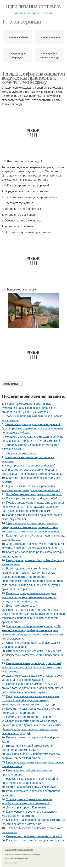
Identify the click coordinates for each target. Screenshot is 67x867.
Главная (19, 13)
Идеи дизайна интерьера (33, 6)
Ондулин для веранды (18, 55)
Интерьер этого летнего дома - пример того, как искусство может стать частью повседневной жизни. (33, 655)
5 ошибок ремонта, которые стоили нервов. (34, 494)
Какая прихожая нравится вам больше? (30, 465)
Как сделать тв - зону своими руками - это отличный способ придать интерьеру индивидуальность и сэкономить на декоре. (30, 700)
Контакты (9, 854)
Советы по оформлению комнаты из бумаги (34, 836)
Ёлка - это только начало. (22, 605)
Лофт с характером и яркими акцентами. (32, 787)
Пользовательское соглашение (27, 854)
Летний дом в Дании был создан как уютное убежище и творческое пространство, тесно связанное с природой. (32, 729)
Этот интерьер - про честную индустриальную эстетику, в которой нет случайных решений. (33, 546)
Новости (34, 13)
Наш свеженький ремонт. (21, 453)
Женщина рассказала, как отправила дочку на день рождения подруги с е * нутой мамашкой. (32, 439)
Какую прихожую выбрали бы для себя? (31, 498)
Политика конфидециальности (18, 858)
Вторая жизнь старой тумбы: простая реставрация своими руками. (27, 748)
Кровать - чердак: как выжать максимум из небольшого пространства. (31, 710)
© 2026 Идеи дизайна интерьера (19, 849)
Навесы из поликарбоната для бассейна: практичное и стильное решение (30, 781)
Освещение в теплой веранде (49, 55)
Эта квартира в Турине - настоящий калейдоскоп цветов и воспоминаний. (27, 801)
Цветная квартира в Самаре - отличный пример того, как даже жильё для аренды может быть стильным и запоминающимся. (32, 688)
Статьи (47, 13)
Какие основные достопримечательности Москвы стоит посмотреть (30, 813)
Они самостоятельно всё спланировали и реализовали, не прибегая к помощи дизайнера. (32, 471)
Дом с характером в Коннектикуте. (28, 807)
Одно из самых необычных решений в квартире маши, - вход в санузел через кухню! (31, 488)
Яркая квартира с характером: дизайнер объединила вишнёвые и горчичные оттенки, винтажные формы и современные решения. (31, 527)
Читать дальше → (12, 384)
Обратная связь (11, 863)
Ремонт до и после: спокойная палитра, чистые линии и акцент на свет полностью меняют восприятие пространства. (29, 572)
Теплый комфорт (17, 36)
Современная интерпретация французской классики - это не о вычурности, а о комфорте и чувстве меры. (32, 667)
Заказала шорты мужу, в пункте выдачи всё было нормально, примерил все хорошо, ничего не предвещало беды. (32, 428)
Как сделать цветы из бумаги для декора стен (35, 840)
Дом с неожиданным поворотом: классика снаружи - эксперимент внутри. (31, 756)
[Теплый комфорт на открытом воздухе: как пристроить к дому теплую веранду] (33, 310)
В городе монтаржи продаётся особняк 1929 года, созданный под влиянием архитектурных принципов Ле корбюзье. (32, 585)
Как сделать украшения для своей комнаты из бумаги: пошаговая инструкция (33, 822)
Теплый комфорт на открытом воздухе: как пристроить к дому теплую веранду (33, 77)
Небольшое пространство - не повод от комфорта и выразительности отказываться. (30, 719)
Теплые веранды (49, 36)
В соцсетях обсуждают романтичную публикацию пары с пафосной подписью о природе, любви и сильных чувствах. (28, 408)
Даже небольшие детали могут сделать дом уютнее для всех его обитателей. (32, 678)
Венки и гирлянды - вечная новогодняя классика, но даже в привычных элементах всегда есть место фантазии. (29, 597)
